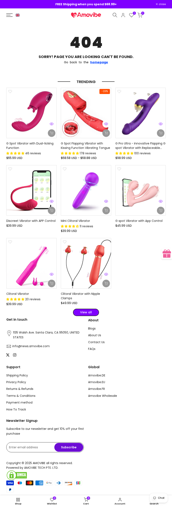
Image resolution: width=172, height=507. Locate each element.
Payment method (19, 402)
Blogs (92, 328)
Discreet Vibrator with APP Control (31, 221)
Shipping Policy (17, 375)
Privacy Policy (16, 382)
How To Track (16, 409)
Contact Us (96, 342)
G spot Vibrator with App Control (139, 221)
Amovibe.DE (96, 375)
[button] (18, 15)
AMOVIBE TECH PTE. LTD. (41, 468)
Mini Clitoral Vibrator (75, 221)
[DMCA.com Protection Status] (45, 475)
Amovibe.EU (96, 382)
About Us (94, 335)
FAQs (91, 349)
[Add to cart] (51, 133)
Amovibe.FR (96, 389)
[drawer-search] (115, 15)
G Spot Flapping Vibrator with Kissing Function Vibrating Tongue (85, 145)
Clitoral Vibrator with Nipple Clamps (80, 296)
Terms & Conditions (20, 396)
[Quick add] (106, 133)
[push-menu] (9, 15)
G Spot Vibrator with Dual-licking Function (29, 145)
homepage (99, 62)
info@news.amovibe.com (31, 346)
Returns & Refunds (19, 389)
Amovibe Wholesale (102, 396)
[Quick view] (51, 124)
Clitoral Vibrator (17, 294)
